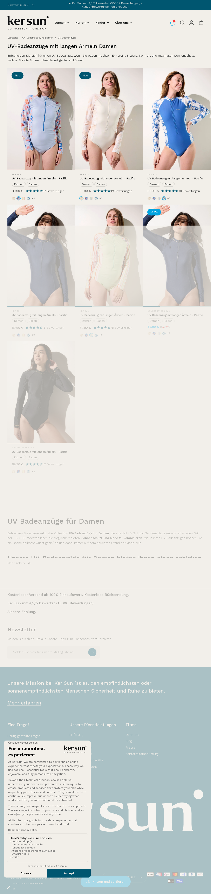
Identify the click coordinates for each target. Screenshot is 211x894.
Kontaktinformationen (33, 883)
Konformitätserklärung (142, 754)
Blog (129, 741)
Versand (60, 878)
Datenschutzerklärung (36, 878)
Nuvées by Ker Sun (159, 311)
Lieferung (76, 735)
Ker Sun (16, 174)
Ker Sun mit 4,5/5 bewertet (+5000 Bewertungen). (51, 603)
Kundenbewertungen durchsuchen (105, 6)
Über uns (132, 735)
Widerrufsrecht (14, 878)
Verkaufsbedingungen (78, 878)
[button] (34, 191)
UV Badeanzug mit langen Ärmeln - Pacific (39, 178)
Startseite (12, 37)
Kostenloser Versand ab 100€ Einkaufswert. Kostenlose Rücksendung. (68, 595)
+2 (33, 198)
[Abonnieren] (92, 652)
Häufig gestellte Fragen (24, 736)
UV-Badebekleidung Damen (37, 37)
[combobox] (21, 5)
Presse (131, 747)
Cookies (11, 889)
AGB (52, 878)
